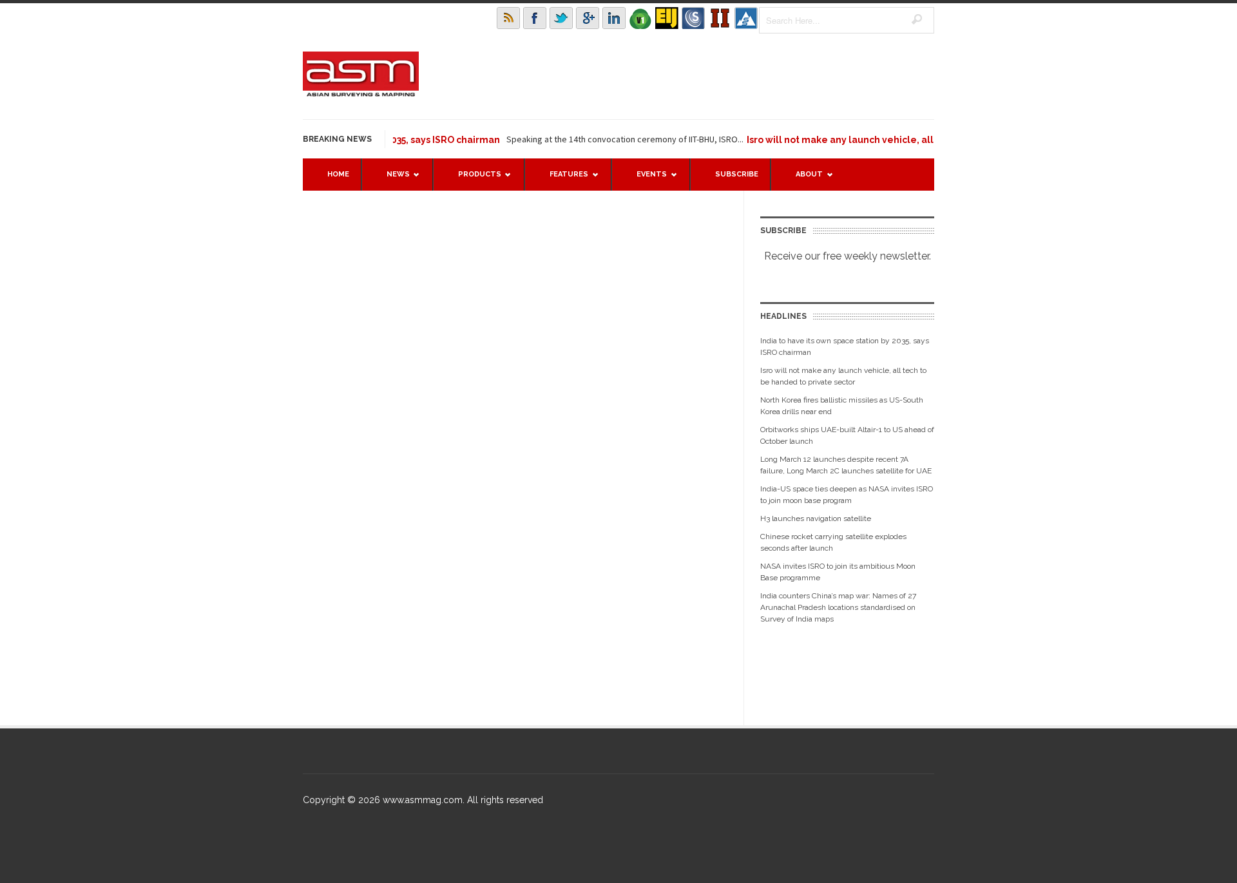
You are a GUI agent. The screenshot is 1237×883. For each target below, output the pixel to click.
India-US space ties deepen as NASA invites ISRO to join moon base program (846, 494)
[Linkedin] (614, 18)
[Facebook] (534, 18)
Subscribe (736, 174)
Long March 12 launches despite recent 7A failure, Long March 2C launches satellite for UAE (846, 465)
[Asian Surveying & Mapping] (361, 92)
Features (562, 180)
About (803, 180)
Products (473, 180)
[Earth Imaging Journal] (666, 18)
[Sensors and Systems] (693, 18)
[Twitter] (561, 18)
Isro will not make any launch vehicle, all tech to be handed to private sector (907, 140)
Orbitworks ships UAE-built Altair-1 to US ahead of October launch (847, 435)
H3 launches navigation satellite (815, 518)
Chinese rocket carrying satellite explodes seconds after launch (833, 542)
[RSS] (508, 18)
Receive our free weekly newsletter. (847, 256)
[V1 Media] (640, 18)
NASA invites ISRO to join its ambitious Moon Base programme (838, 572)
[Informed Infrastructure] (719, 18)
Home (338, 174)
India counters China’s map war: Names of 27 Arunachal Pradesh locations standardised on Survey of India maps (838, 607)
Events (645, 180)
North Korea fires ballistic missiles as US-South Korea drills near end (841, 405)
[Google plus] (587, 18)
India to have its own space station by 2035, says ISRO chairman (844, 346)
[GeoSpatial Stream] (746, 18)
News (392, 180)
